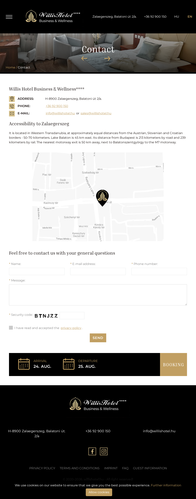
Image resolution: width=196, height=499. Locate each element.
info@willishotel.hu (60, 113)
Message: (17, 280)
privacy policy (71, 328)
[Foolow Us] (92, 452)
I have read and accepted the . (48, 328)
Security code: (21, 315)
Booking (173, 364)
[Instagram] (103, 452)
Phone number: (144, 264)
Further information (166, 485)
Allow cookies (99, 492)
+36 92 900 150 (155, 16)
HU (176, 16)
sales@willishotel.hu (96, 113)
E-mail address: (83, 264)
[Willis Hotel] (53, 17)
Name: (15, 264)
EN (190, 16)
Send (98, 338)
